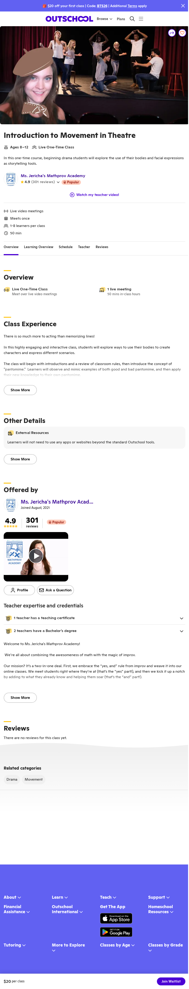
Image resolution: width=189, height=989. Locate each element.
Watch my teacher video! (97, 195)
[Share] (172, 33)
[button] (94, 618)
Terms (132, 6)
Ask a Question (59, 590)
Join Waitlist (171, 981)
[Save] (182, 33)
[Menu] (141, 18)
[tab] (11, 247)
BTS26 (102, 6)
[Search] (132, 19)
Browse (102, 19)
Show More (20, 390)
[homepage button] (69, 19)
